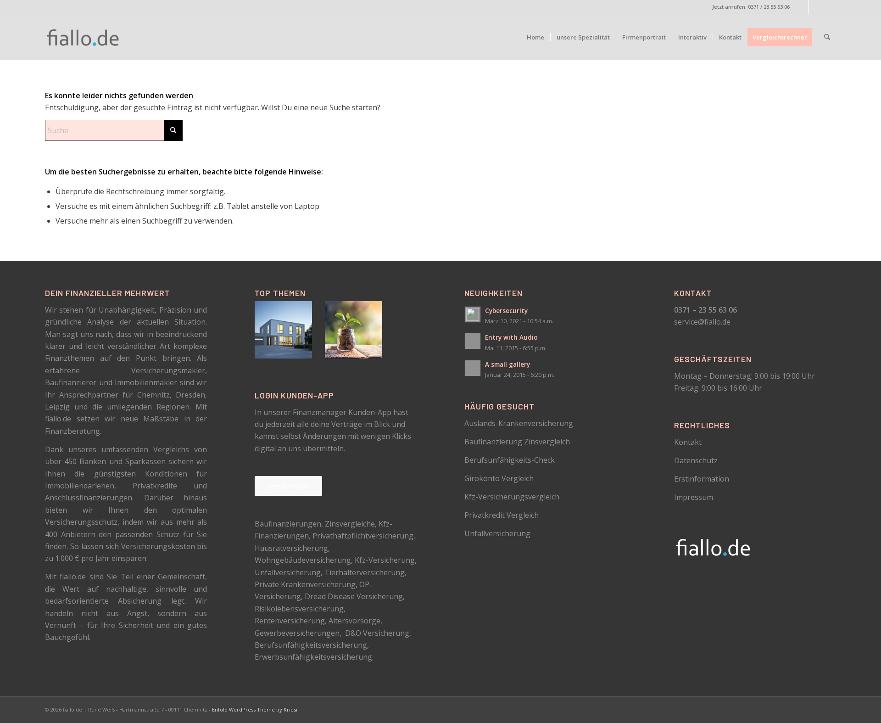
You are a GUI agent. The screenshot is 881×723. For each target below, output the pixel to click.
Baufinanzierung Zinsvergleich (517, 442)
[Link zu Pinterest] (815, 7)
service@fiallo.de (702, 322)
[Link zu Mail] (829, 7)
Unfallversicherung (497, 533)
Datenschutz (696, 460)
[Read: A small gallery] (472, 368)
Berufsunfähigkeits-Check (509, 460)
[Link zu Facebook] (801, 7)
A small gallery (507, 364)
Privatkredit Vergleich (501, 515)
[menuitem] (535, 37)
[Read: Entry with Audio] (472, 341)
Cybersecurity (506, 310)
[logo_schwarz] (83, 37)
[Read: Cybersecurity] (472, 314)
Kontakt (688, 442)
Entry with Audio (511, 337)
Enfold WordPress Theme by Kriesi (254, 709)
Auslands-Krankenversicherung (518, 423)
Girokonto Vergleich (499, 478)
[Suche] (827, 37)
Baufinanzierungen (288, 524)
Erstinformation (701, 479)
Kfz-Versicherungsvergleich (511, 497)
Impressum (693, 497)
